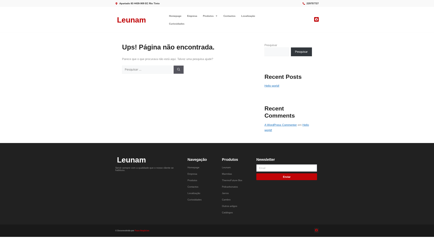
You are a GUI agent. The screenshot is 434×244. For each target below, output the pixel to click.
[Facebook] (316, 19)
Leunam (131, 20)
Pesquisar (270, 45)
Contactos (229, 16)
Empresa (192, 16)
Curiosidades (176, 23)
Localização (248, 16)
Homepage (175, 16)
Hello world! (271, 85)
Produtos (208, 16)
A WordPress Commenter (280, 125)
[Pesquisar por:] (148, 69)
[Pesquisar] (179, 70)
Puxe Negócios (142, 230)
